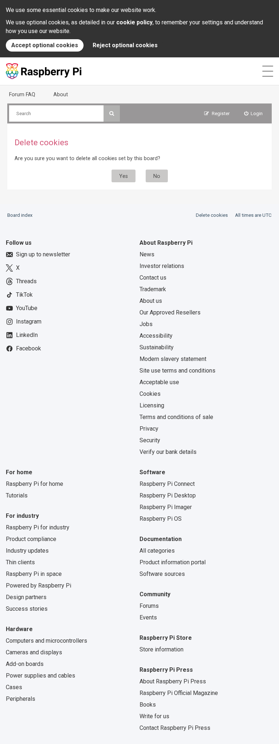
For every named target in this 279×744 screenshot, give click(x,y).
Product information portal (173, 562)
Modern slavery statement (173, 358)
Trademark (153, 289)
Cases (14, 687)
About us (151, 300)
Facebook (28, 348)
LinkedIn (27, 335)
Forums (149, 605)
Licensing (152, 405)
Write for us (154, 716)
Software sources (162, 573)
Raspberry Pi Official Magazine (179, 693)
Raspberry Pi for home (34, 483)
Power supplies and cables (40, 675)
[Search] (112, 113)
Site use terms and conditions (177, 370)
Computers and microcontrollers (46, 640)
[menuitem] (253, 113)
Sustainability (157, 347)
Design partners (26, 597)
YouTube (26, 308)
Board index (20, 215)
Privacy (149, 428)
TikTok (24, 294)
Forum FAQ (22, 94)
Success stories (27, 608)
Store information (161, 649)
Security (150, 440)
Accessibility (156, 335)
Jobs (146, 324)
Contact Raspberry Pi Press (175, 727)
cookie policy (134, 22)
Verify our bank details (168, 451)
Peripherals (20, 698)
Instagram (28, 321)
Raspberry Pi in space (34, 573)
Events (148, 617)
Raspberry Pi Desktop (168, 495)
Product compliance (31, 539)
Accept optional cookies (44, 45)
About (60, 94)
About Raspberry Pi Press (173, 681)
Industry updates (27, 550)
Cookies (150, 393)
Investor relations (162, 266)
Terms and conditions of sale (176, 417)
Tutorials (17, 495)
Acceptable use (159, 382)
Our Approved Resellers (170, 312)
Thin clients (20, 562)
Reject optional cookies (125, 45)
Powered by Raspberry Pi (38, 585)
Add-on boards (25, 663)
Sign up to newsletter (43, 254)
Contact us (153, 277)
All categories (157, 550)
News (147, 254)
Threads (26, 281)
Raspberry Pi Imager (166, 507)
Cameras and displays (34, 652)
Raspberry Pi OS (161, 518)
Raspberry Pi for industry (37, 527)
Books (148, 704)
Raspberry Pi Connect (167, 483)
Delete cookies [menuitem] (212, 215)
